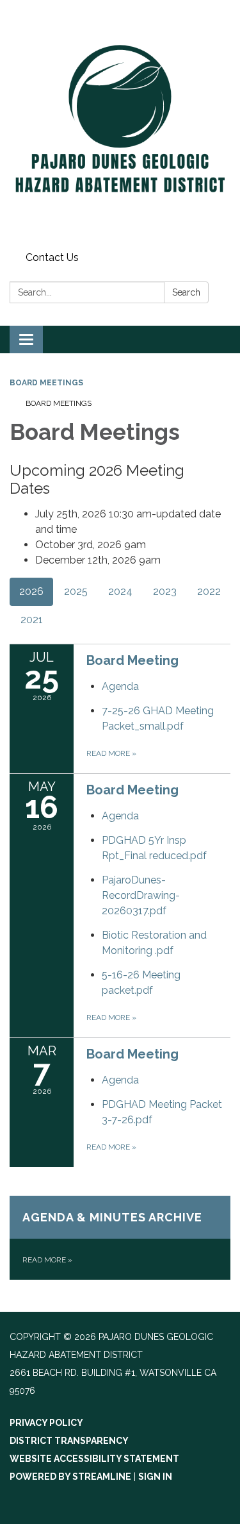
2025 (76, 591)
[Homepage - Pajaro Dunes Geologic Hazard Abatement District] (120, 123)
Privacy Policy (46, 1423)
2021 (31, 620)
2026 (31, 591)
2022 (209, 591)
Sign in (155, 1476)
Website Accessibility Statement (94, 1458)
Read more (111, 753)
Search (186, 292)
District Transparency (69, 1441)
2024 (120, 591)
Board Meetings (46, 382)
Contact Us (52, 257)
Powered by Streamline (70, 1476)
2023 (165, 591)
